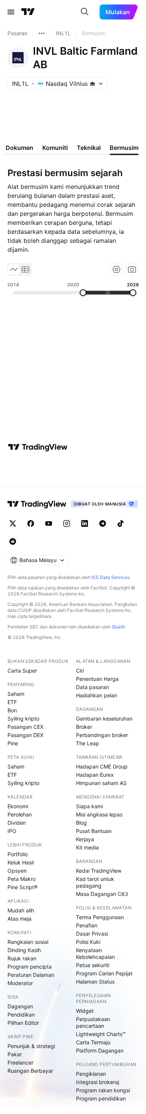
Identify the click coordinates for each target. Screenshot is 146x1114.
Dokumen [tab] (19, 147)
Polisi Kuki (88, 942)
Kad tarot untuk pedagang (95, 882)
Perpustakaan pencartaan (93, 1022)
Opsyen (17, 870)
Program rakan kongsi (103, 1090)
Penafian (86, 925)
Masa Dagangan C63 (102, 894)
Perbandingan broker (102, 735)
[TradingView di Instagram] (66, 523)
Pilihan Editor (23, 1023)
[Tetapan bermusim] (116, 269)
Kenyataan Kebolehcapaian (95, 953)
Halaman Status (95, 981)
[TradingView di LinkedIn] (84, 523)
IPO (11, 831)
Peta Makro (21, 879)
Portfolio (17, 854)
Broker (84, 727)
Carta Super (22, 670)
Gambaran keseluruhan (104, 718)
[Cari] (84, 11)
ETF (12, 702)
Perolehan (19, 814)
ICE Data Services (111, 577)
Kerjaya (85, 839)
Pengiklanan (91, 1074)
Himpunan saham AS (101, 783)
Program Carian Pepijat (104, 973)
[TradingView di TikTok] (120, 523)
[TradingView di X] (12, 523)
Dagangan (20, 1006)
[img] (92, 83)
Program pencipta (29, 966)
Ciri (80, 670)
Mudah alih (20, 910)
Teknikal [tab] (89, 147)
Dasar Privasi (92, 933)
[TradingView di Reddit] (12, 541)
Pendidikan (21, 1014)
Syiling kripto (23, 718)
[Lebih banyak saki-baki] (41, 33)
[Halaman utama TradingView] (37, 504)
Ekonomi (17, 806)
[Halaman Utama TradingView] (28, 12)
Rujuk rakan (21, 958)
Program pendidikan (101, 1098)
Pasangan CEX (25, 727)
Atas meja (19, 918)
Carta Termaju (93, 1042)
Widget (85, 1011)
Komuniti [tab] (55, 147)
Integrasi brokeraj (97, 1082)
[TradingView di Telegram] (102, 523)
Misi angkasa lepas (99, 814)
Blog (81, 822)
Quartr (118, 627)
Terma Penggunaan (100, 917)
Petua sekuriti (92, 965)
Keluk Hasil (20, 862)
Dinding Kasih (24, 950)
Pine (12, 743)
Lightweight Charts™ (101, 1034)
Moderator (20, 983)
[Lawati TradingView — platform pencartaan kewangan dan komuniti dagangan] (37, 447)
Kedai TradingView (98, 870)
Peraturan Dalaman (30, 975)
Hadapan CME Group (102, 766)
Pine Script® (22, 887)
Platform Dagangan (100, 1050)
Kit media (87, 847)
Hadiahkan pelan (96, 695)
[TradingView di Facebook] (30, 523)
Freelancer (20, 1062)
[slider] (83, 292)
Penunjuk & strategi (31, 1046)
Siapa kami (89, 806)
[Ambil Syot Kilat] (132, 269)
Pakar (14, 1054)
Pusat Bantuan (94, 831)
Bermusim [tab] (124, 147)
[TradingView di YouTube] (48, 523)
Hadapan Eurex (95, 775)
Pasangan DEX (25, 735)
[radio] (14, 269)
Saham (15, 694)
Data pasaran (92, 687)
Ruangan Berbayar (30, 1071)
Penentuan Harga (97, 679)
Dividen (16, 822)
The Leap (87, 743)
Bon (12, 710)
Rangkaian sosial (27, 942)
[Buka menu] (10, 11)
